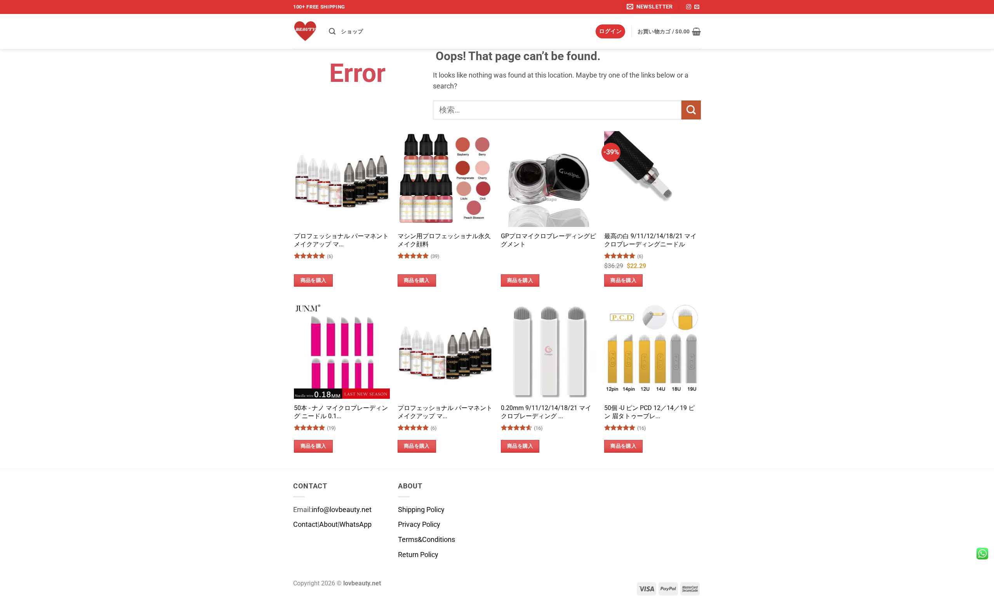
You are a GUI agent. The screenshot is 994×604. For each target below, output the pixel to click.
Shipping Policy (421, 510)
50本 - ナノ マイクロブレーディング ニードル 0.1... (341, 412)
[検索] (332, 31)
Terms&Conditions (426, 539)
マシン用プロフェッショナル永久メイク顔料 (444, 240)
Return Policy (418, 555)
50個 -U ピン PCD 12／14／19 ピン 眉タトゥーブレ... (649, 412)
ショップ (352, 31)
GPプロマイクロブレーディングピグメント (548, 240)
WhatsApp (355, 524)
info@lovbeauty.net (342, 510)
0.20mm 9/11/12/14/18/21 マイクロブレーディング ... (546, 412)
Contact (305, 524)
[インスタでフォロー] (688, 7)
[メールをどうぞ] (696, 7)
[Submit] (691, 109)
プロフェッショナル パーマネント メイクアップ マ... (341, 240)
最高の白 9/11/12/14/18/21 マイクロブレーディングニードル (650, 240)
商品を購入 (314, 280)
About (328, 524)
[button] (651, 7)
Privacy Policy (419, 524)
